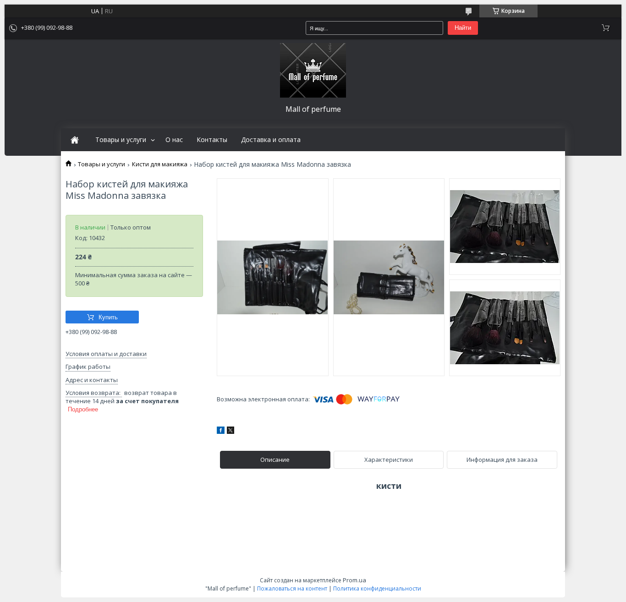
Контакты (212, 140)
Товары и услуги (120, 140)
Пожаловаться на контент (292, 588)
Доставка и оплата (271, 140)
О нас (174, 140)
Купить (108, 317)
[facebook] (221, 431)
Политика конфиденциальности (377, 588)
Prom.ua (354, 580)
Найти (463, 27)
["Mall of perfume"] (313, 70)
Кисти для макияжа (159, 164)
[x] (230, 431)
